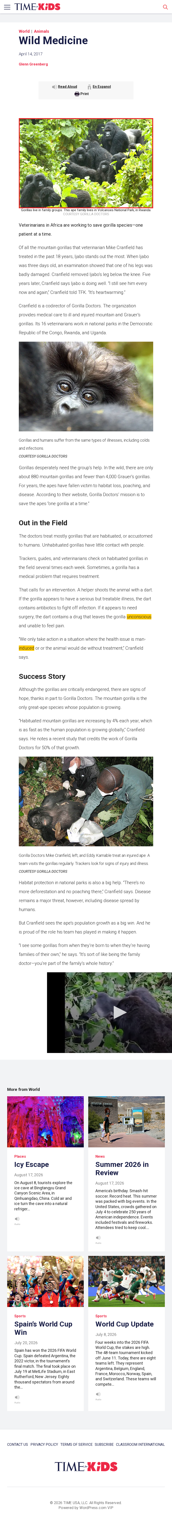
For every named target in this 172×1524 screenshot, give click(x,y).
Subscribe (104, 1444)
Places (20, 1156)
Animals (41, 31)
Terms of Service (76, 1444)
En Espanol (102, 87)
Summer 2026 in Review (122, 1168)
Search (165, 7)
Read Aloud (67, 87)
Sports (20, 1316)
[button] (119, 1012)
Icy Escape (31, 1164)
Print (84, 94)
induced (26, 648)
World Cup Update (124, 1324)
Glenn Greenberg (33, 64)
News (100, 1156)
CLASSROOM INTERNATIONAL (140, 1444)
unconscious (139, 616)
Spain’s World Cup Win (43, 1328)
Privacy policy (44, 1444)
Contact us (17, 1444)
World (24, 31)
